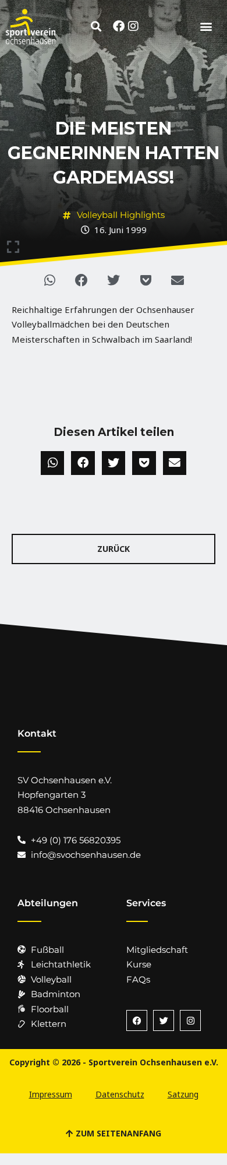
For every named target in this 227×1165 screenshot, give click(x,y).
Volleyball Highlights (121, 214)
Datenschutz (119, 1094)
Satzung (183, 1094)
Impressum (50, 1094)
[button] (96, 26)
